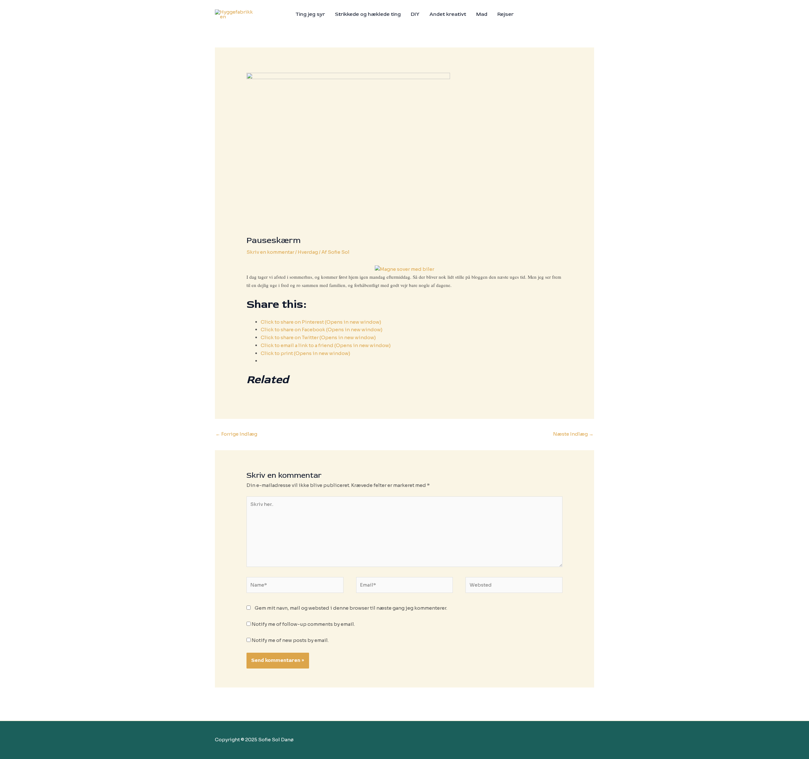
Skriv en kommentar (270, 252)
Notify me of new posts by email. (290, 640)
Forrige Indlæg (236, 434)
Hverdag (308, 252)
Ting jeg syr (310, 14)
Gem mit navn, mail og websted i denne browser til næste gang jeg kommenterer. (351, 608)
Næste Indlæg (573, 434)
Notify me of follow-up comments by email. (303, 624)
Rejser (505, 14)
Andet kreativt (447, 14)
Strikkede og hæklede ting (368, 14)
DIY (415, 14)
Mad (481, 14)
